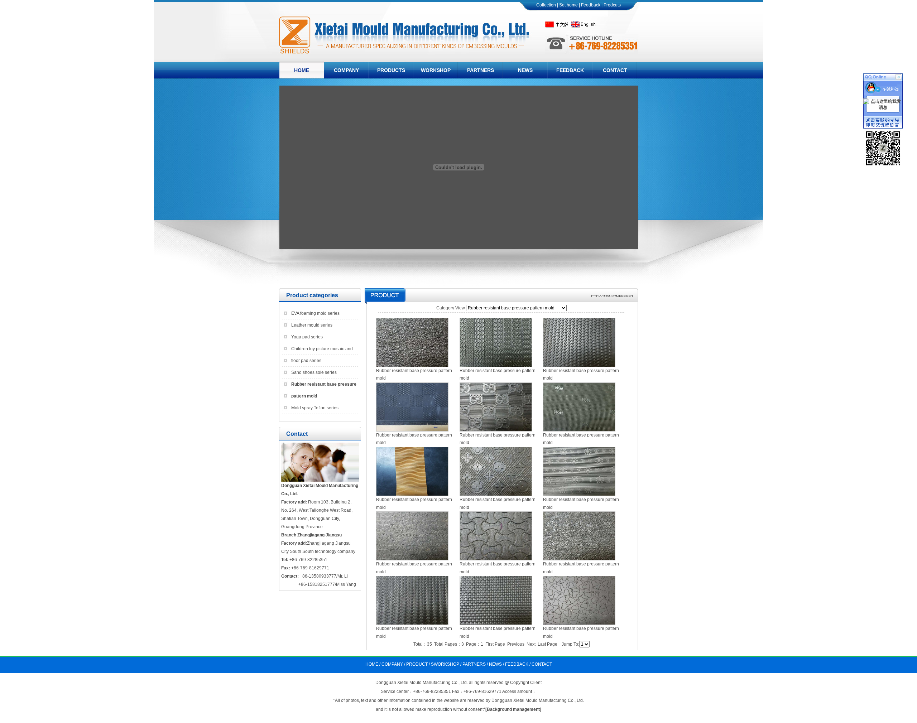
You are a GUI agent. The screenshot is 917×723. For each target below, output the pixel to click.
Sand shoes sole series (314, 372)
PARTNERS (474, 664)
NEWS (495, 664)
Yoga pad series (307, 336)
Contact (615, 70)
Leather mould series (311, 325)
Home (301, 70)
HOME (371, 664)
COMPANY (392, 664)
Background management (513, 709)
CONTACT (542, 664)
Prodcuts (612, 5)
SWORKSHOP (445, 664)
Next (531, 644)
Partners (480, 70)
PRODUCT (417, 664)
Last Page (547, 644)
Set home (568, 5)
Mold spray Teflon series (315, 407)
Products (391, 70)
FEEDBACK (516, 664)
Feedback (590, 5)
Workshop (436, 70)
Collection (546, 5)
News (525, 70)
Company (346, 70)
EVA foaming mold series (315, 313)
